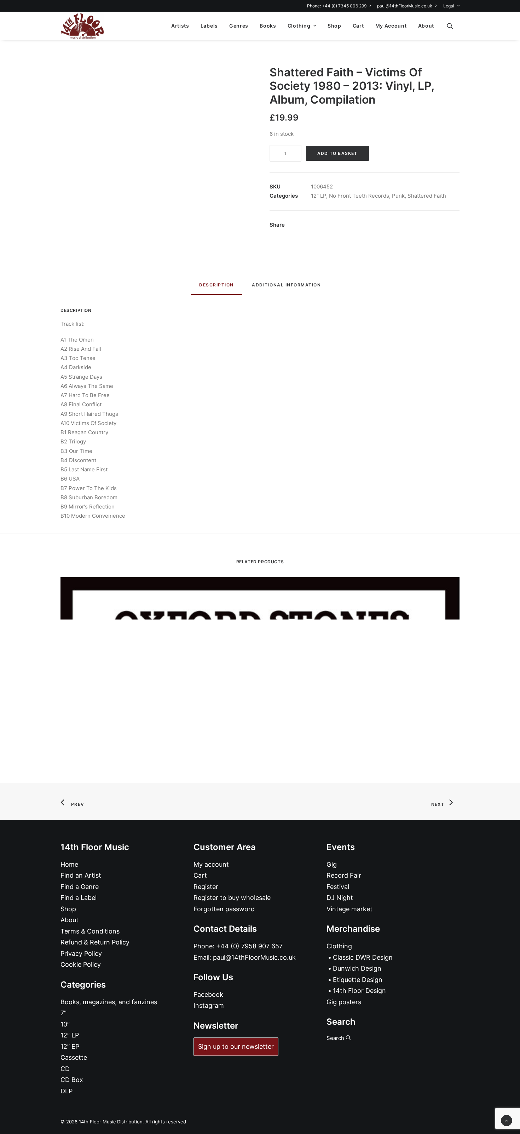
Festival (338, 886)
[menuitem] (340, 6)
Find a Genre (79, 886)
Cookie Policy (80, 964)
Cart (358, 26)
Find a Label (78, 897)
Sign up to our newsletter (236, 1046)
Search (336, 1038)
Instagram (208, 1005)
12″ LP (69, 1035)
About (426, 26)
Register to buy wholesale (232, 897)
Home (69, 864)
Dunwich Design (357, 968)
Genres (238, 26)
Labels (209, 26)
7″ (63, 1013)
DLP (66, 1091)
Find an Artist (80, 875)
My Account (391, 26)
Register (205, 886)
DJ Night (340, 897)
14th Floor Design (359, 990)
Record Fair (344, 875)
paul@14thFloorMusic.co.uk (404, 5)
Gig (332, 864)
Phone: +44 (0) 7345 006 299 (336, 5)
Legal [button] (448, 5)
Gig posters (344, 1002)
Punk (398, 195)
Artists (180, 26)
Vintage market (349, 909)
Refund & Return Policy (94, 942)
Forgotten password (224, 909)
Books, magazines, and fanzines (108, 1002)
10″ (65, 1024)
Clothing (299, 26)
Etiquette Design (357, 979)
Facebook (208, 994)
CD (65, 1068)
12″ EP (69, 1046)
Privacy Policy (81, 953)
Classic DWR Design (363, 957)
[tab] (286, 287)
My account (211, 864)
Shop (334, 26)
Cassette (73, 1057)
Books (268, 26)
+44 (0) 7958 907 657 (249, 946)
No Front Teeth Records (359, 195)
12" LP (318, 195)
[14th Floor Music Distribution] (82, 26)
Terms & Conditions (90, 931)
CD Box (71, 1079)
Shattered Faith (427, 195)
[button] (453, 26)
